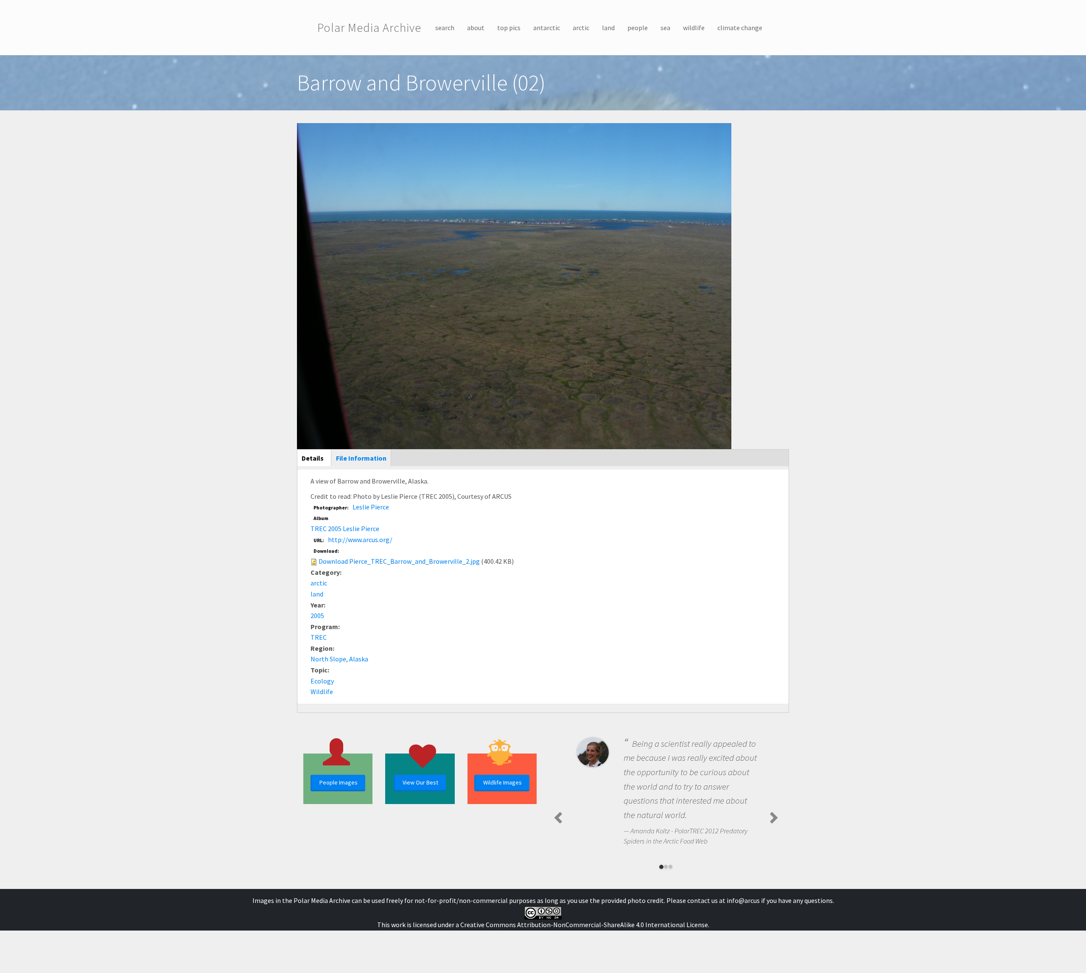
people (637, 27)
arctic (581, 27)
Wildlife (322, 691)
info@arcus (743, 900)
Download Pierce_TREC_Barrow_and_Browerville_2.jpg (399, 561)
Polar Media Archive (369, 27)
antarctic (546, 27)
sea (665, 27)
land (608, 27)
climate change (739, 27)
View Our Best (420, 782)
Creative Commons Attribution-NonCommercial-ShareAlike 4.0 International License (584, 924)
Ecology (322, 681)
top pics (509, 27)
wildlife (694, 27)
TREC (319, 637)
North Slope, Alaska (339, 659)
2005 (317, 615)
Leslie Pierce (371, 507)
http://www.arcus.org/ (360, 539)
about (475, 27)
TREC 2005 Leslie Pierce (345, 528)
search (444, 27)
